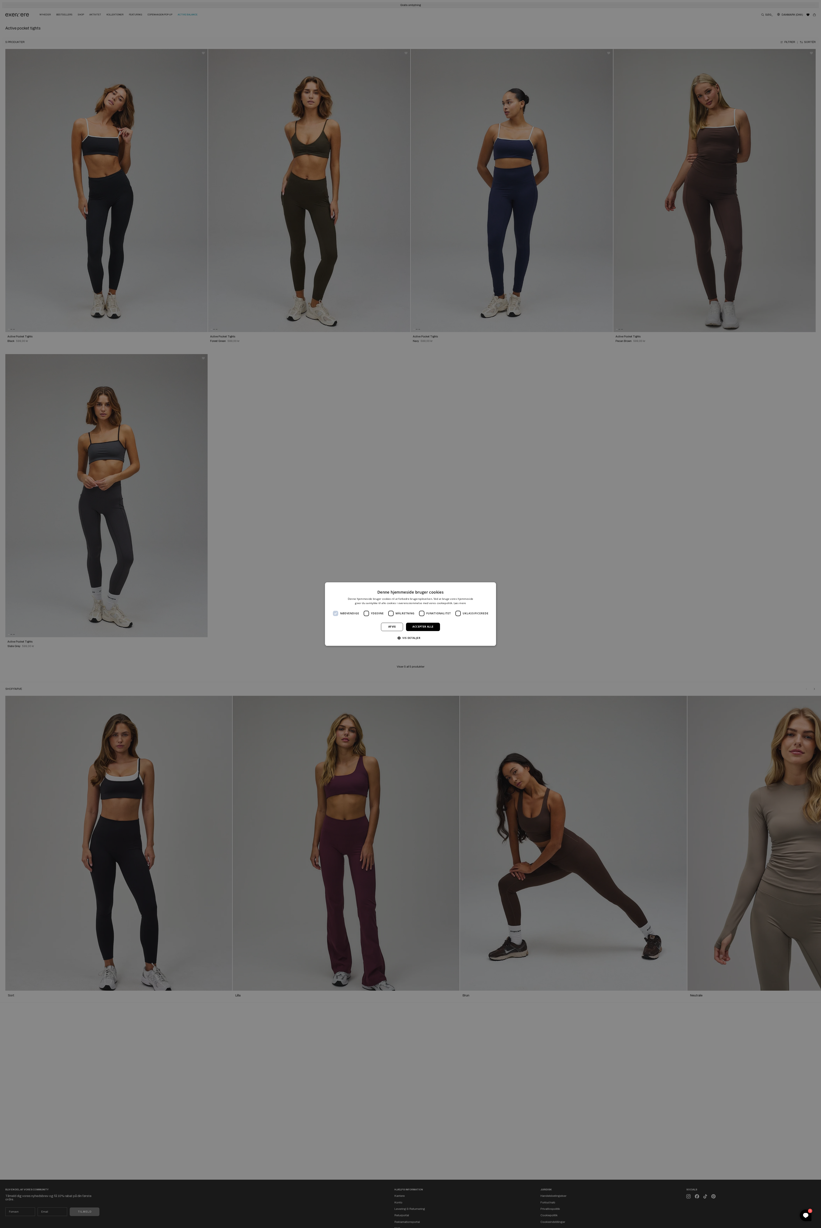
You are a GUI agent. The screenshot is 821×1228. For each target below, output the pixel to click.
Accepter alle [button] (422, 627)
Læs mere (460, 603)
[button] (410, 637)
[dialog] (410, 614)
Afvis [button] (392, 627)
